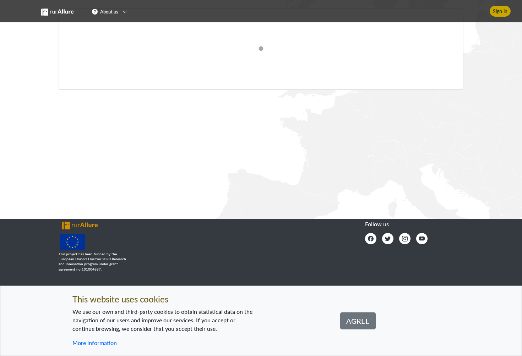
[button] (111, 11)
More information (94, 342)
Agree (358, 321)
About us (109, 12)
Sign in (500, 11)
